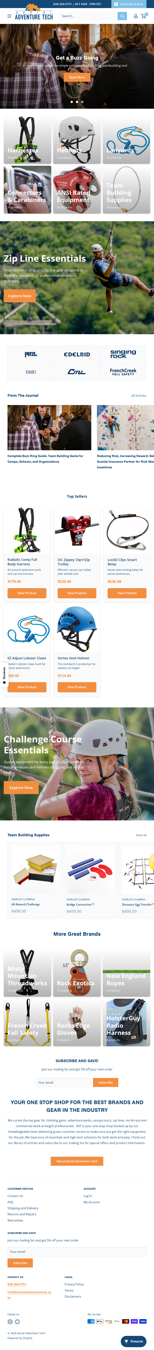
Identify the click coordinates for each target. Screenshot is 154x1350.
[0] (143, 16)
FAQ (10, 1202)
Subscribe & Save (131, 4)
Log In (88, 1196)
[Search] (122, 16)
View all (141, 835)
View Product (26, 593)
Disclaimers (73, 1296)
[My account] (136, 16)
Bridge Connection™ (81, 904)
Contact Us (15, 1196)
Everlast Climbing (23, 899)
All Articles (139, 396)
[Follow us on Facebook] (10, 1321)
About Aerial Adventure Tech (77, 1161)
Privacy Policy (74, 1284)
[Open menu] (9, 16)
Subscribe (106, 1082)
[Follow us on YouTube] (17, 1321)
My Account (92, 1202)
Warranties (15, 1220)
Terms (69, 1290)
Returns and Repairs (22, 1214)
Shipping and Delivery (23, 1208)
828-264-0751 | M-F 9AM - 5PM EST (77, 4)
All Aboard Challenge (25, 904)
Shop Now (77, 77)
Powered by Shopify (20, 1338)
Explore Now (19, 295)
